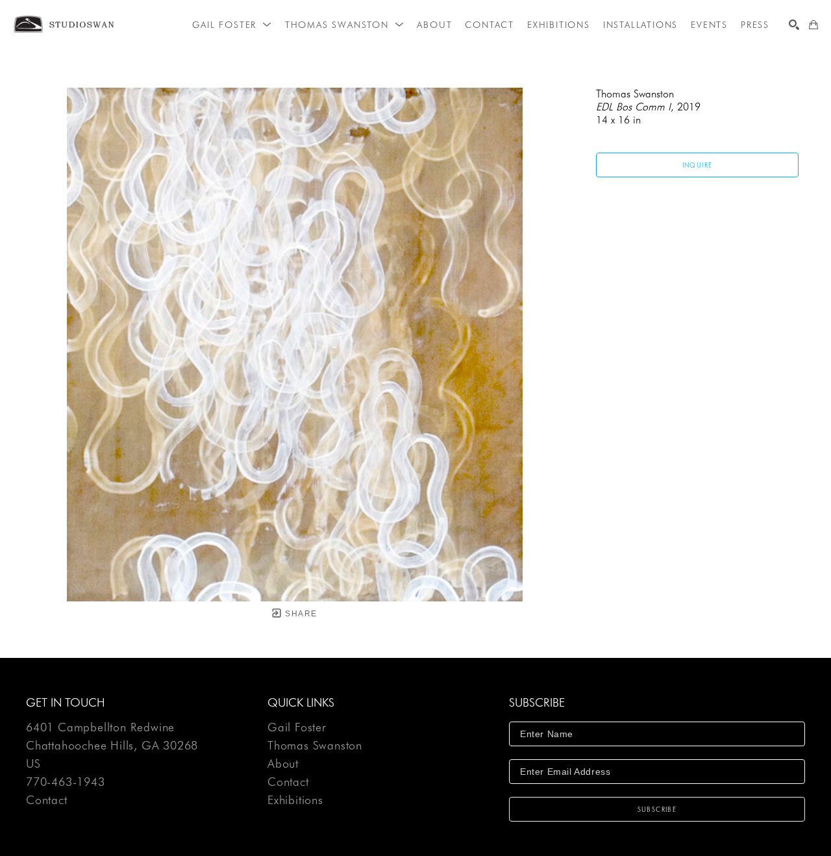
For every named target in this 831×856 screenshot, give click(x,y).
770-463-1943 (65, 782)
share (299, 613)
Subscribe (657, 809)
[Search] (794, 24)
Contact (47, 800)
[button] (231, 24)
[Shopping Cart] (813, 24)
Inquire (697, 165)
